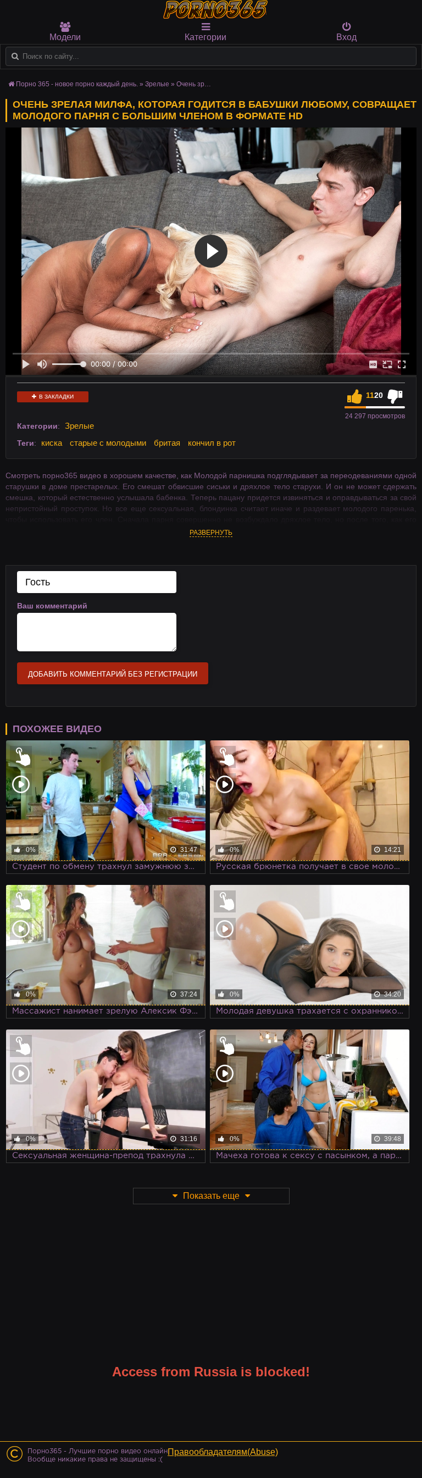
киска (51, 442)
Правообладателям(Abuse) (223, 1452)
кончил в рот (212, 442)
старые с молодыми (108, 442)
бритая (167, 442)
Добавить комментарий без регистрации (112, 674)
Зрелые (79, 425)
